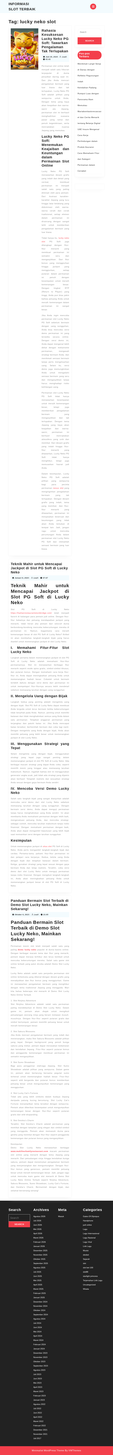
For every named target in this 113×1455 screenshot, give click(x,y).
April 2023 (37, 1387)
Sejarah (86, 1259)
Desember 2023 (40, 1353)
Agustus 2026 (39, 1216)
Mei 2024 (37, 1332)
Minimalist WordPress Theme (48, 1450)
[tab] (93, 7)
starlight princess (90, 1276)
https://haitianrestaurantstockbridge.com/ (31, 613)
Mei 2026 (37, 1229)
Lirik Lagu (87, 1246)
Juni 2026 (37, 1225)
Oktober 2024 (39, 1310)
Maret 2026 (38, 1238)
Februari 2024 (39, 1344)
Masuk (61, 1216)
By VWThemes (73, 1450)
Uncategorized (89, 1285)
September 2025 (40, 1263)
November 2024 (40, 1306)
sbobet (86, 1255)
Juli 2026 (37, 1221)
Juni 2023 (37, 1378)
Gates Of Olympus (91, 1216)
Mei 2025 (37, 1280)
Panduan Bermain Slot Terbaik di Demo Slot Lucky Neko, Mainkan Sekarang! (40, 905)
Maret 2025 (38, 1289)
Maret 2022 (38, 1421)
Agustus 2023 (39, 1370)
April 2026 (37, 1233)
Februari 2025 (39, 1293)
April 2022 (37, 1417)
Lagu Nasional (89, 1238)
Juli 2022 (37, 1408)
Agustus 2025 (39, 1267)
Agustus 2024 (39, 1319)
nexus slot (58, 488)
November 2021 (40, 1434)
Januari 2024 (39, 1349)
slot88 (85, 1272)
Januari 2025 (39, 1297)
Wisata (86, 1289)
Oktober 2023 (39, 1361)
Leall (64, 57)
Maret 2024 (38, 1340)
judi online (87, 1225)
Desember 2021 (40, 1430)
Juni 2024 (37, 1327)
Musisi (85, 1250)
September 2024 (40, 1314)
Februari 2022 (39, 1425)
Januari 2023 (39, 1400)
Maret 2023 (38, 1391)
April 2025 (37, 1285)
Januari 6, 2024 (22, 578)
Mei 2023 (37, 1383)
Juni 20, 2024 (52, 57)
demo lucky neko (27, 950)
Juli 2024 (37, 1323)
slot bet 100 (88, 1267)
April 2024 (37, 1336)
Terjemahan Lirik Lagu (92, 1280)
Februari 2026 (39, 1242)
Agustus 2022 (39, 1404)
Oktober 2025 (39, 1259)
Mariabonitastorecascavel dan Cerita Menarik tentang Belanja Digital (89, 117)
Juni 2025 (37, 1276)
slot (84, 1263)
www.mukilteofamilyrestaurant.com (29, 1151)
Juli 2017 (37, 1438)
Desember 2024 (40, 1302)
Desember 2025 (40, 1250)
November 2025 (40, 1255)
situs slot (47, 846)
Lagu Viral (87, 1242)
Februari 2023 (39, 1396)
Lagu (85, 1229)
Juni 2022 (37, 1413)
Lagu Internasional (91, 1233)
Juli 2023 (37, 1374)
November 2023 (40, 1357)
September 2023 (40, 1366)
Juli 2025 (37, 1272)
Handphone (88, 1221)
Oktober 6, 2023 (22, 915)
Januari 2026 (39, 1246)
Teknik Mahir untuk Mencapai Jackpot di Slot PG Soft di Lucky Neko (39, 568)
